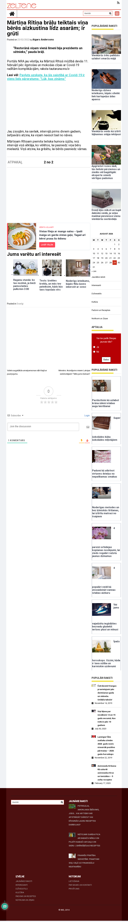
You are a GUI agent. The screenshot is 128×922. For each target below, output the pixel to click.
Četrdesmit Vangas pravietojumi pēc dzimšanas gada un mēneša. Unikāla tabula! (107, 693)
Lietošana (74, 881)
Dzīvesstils (96, 293)
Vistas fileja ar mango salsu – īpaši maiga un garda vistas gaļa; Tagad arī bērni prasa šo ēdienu (62, 235)
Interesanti (96, 285)
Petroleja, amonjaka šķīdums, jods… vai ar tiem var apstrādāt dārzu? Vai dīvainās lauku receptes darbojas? (84, 815)
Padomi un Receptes (101, 310)
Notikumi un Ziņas (100, 318)
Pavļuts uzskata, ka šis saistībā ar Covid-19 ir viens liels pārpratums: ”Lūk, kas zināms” (46, 77)
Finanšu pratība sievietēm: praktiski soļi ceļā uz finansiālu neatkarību (84, 861)
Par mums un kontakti (80, 885)
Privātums (74, 889)
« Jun (94, 271)
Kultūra (95, 302)
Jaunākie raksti (98, 277)
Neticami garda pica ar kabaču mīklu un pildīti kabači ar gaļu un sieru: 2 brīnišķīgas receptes (84, 840)
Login (87, 415)
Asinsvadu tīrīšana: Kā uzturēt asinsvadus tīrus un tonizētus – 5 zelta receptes (107, 773)
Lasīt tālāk (47, 245)
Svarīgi (20, 303)
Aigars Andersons (43, 39)
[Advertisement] (48, 106)
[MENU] (117, 13)
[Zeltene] (12, 13)
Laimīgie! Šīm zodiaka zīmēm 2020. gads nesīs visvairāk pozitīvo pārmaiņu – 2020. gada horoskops (106, 745)
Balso (106, 359)
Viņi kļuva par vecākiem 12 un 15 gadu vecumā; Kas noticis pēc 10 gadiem (107, 718)
